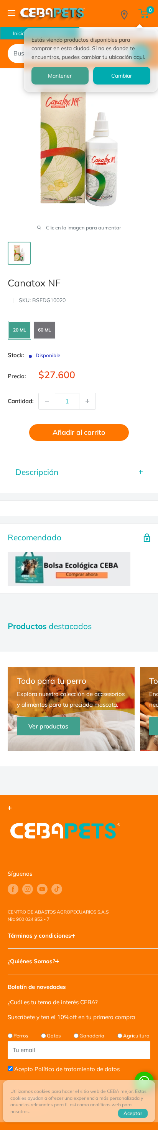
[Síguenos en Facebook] (13, 889)
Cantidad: (21, 401)
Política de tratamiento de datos (77, 1069)
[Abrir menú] (11, 13)
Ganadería (91, 1035)
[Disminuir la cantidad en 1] (47, 401)
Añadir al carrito (79, 432)
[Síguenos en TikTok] (56, 889)
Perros (20, 1035)
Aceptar (132, 1113)
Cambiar (121, 75)
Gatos (54, 1035)
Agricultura (136, 1035)
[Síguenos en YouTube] (42, 889)
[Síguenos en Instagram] (27, 889)
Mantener (60, 75)
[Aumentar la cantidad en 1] (87, 401)
